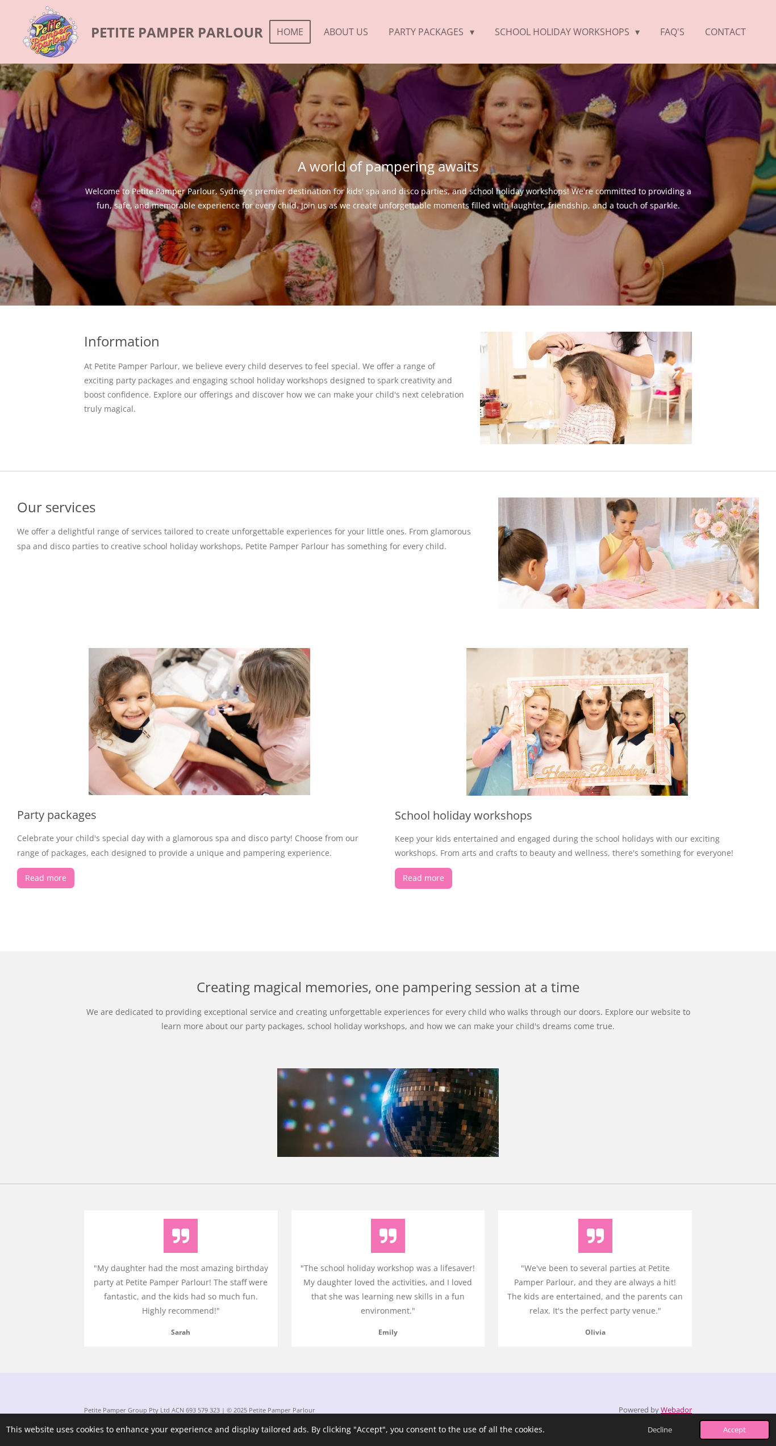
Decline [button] (660, 1430)
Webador (676, 1410)
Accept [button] (734, 1430)
